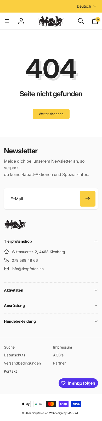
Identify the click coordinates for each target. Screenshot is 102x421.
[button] (7, 21)
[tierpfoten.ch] (15, 227)
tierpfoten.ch (40, 412)
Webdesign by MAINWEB (65, 412)
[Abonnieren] (87, 199)
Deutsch (84, 6)
